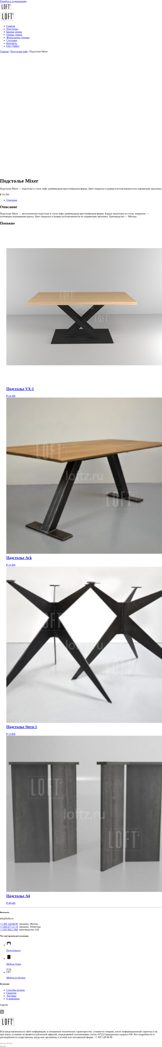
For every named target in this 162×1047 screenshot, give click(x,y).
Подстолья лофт (19, 51)
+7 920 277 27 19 (9, 926)
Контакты (11, 43)
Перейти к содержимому (13, 1)
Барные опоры (14, 31)
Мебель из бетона (15, 977)
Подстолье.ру (13, 950)
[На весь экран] (4, 1043)
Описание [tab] (11, 200)
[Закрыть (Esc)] (10, 1043)
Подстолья (12, 29)
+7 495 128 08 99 (9, 924)
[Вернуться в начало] (6, 10)
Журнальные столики (18, 37)
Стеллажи (11, 40)
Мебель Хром (13, 964)
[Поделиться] (7, 1043)
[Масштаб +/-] (1, 1043)
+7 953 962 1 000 (9, 929)
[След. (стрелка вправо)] (4, 1046)
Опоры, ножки (14, 34)
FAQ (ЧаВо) (12, 46)
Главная (10, 26)
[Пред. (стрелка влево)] (1, 1046)
